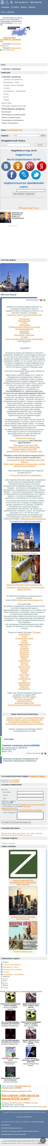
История (24, 337)
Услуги (24, 636)
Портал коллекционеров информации (25, 475)
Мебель (24, 659)
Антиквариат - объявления (15, 91)
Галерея (5, 7)
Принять (41, 1143)
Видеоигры (24, 652)
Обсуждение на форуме (26, 438)
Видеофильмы (24, 321)
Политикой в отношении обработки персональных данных (19, 1131)
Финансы (24, 663)
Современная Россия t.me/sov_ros (10, 49)
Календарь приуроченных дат (14, 106)
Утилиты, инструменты (13, 79)
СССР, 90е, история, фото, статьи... (10, 1059)
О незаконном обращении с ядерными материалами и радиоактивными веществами (24, 723)
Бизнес (24, 673)
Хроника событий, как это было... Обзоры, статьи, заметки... (31, 1005)
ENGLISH (17, 130)
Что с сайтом (7, 12)
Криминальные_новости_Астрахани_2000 (24, 451)
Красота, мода (24, 667)
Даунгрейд (24, 331)
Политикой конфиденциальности (11, 1128)
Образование (24, 685)
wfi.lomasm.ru (28, 1117)
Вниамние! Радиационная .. (10, 1026)
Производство (24, 661)
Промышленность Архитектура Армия (24, 327)
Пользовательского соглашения (30, 810)
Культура (24, 677)
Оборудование (24, 644)
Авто (24, 681)
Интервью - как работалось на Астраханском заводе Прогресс (25, 588)
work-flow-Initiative (24, 701)
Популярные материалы (13, 120)
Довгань (24, 462)
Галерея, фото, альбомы (14, 85)
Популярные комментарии (14, 115)
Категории (6, 112)
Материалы (36, 2)
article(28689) (14, 782)
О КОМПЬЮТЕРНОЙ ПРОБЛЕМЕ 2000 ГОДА (26, 460)
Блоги (24, 7)
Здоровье (24, 671)
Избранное (4, 45)
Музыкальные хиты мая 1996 (26, 445)
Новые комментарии (11, 117)
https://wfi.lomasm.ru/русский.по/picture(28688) (16, 1087)
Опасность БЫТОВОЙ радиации (10, 1008)
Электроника (24, 325)
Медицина (24, 655)
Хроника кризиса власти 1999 (24, 449)
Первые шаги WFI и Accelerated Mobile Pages (26, 718)
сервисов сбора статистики (29, 1143)
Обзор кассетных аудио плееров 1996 (24, 447)
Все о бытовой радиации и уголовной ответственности (10, 1023)
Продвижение (24, 689)
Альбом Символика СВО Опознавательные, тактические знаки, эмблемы (23, 882)
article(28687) (15, 780)
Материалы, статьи (11, 82)
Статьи (24, 323)
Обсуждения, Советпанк (24, 335)
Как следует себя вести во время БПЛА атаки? (20, 1097)
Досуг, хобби (24, 675)
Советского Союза (14, 315)
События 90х (31, 1009)
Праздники (24, 648)
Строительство (24, 679)
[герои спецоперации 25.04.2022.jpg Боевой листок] (23, 949)
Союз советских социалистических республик (24, 339)
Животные (24, 687)
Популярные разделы (13, 109)
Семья (24, 640)
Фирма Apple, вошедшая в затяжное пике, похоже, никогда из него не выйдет (24, 465)
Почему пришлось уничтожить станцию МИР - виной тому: (31, 1060)
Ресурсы (24, 646)
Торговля (24, 642)
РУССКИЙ (10, 130)
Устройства (24, 650)
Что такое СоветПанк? (10, 1082)
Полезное (36, 632)
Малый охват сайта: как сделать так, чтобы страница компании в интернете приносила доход (21, 834)
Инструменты (21, 2)
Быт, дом (24, 665)
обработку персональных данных (33, 804)
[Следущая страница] (46, 901)
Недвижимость (24, 683)
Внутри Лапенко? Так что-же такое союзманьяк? (10, 1079)
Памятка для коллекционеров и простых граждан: (10, 1004)
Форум (31, 7)
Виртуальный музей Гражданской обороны (24, 585)
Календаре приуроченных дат (30, 600)
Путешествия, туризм (24, 638)
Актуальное (16, 44)
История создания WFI (24, 699)
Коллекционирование (24, 329)
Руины (6, 94)
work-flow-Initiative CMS (24, 703)
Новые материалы (10, 123)
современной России (33, 315)
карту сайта (42, 1106)
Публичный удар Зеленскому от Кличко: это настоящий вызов (18, 215)
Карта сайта (6, 103)
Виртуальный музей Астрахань (24, 553)
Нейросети (24, 657)
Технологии (24, 669)
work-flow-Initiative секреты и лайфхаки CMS (24, 720)
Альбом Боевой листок (22, 951)
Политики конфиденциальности (15, 807)
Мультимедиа (24, 634)
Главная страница (11, 77)
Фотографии (24, 319)
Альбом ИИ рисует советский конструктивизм (23, 918)
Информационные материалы (33, 519)
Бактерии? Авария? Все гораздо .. (31, 1064)
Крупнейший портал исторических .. (10, 1063)
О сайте (15, 7)
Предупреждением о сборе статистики (13, 1134)
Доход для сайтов (13, 225)
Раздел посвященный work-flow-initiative (24, 705)
